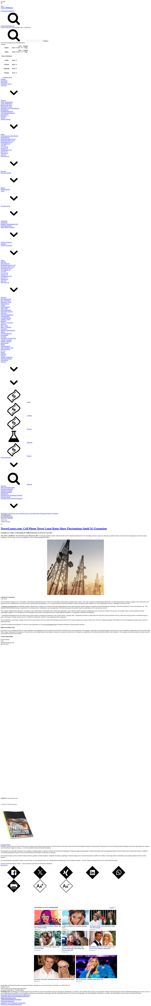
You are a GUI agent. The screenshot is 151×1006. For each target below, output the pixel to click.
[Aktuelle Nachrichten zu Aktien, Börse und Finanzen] (7, 11)
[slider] (3, 523)
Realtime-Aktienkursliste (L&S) (9, 224)
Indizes (3, 134)
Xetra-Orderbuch (14, 995)
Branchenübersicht (6, 173)
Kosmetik (3, 336)
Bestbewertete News (6, 105)
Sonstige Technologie (7, 357)
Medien (3, 188)
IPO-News (4, 116)
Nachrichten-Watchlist (7, 489)
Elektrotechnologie (6, 310)
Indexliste (3, 262)
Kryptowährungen (6, 457)
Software (3, 355)
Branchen (3, 171)
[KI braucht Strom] (17, 843)
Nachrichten (4, 80)
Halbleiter (3, 321)
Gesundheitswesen (6, 318)
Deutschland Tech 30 (6, 142)
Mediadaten (18, 999)
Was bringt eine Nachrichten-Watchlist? (11, 495)
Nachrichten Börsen (6, 996)
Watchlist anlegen (5, 497)
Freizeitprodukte (5, 316)
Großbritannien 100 (6, 150)
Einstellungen (4, 494)
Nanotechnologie (5, 346)
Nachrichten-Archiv (10, 998)
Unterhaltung (4, 360)
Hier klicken (4, 865)
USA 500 (3, 145)
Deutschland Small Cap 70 (8, 139)
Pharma (3, 352)
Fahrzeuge (3, 313)
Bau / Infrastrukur (5, 300)
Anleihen (29, 415)
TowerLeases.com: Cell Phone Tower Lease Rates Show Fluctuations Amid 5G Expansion (54, 528)
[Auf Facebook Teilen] (14, 878)
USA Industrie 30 (5, 143)
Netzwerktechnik (5, 349)
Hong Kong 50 (5, 156)
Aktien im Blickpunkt (7, 102)
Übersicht (3, 244)
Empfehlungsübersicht (7, 111)
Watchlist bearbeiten (6, 492)
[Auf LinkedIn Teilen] (92, 878)
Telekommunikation (6, 358)
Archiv (3, 191)
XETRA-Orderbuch (6, 242)
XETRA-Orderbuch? (6, 245)
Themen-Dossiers (5, 119)
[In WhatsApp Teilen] (119, 878)
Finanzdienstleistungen (7, 314)
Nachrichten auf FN (6, 84)
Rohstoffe (3, 354)
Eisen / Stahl (4, 308)
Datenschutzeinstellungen (7, 999)
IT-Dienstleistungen (6, 333)
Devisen (29, 456)
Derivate (29, 429)
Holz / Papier (4, 325)
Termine (3, 117)
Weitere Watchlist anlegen (8, 487)
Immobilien (4, 329)
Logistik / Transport (6, 340)
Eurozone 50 (4, 148)
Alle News (4, 85)
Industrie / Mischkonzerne (8, 330)
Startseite (3, 79)
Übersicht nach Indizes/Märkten (9, 136)
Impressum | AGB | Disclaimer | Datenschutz (13, 1003)
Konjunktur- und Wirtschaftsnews (10, 108)
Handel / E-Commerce (7, 322)
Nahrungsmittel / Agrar (7, 347)
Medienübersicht (5, 189)
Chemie (3, 305)
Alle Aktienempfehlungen (8, 113)
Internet (3, 332)
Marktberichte (4, 110)
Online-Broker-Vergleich (7, 227)
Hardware (3, 324)
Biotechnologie (5, 304)
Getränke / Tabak (5, 319)
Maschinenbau (5, 343)
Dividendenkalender (6, 226)
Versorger (3, 362)
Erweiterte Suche (7, 77)
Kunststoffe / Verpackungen (8, 338)
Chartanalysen (5, 114)
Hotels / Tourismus (6, 327)
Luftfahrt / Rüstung (6, 341)
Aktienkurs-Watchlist (6, 490)
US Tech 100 (4, 147)
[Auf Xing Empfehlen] (66, 878)
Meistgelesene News (6, 106)
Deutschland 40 (5, 137)
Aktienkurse (4, 221)
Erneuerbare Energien (7, 311)
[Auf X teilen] (40, 878)
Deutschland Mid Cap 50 (8, 140)
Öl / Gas (3, 351)
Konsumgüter (4, 335)
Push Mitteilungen (5, 515)
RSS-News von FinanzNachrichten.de (11, 1004)
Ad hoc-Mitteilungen (7, 8)
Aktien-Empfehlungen (18, 996)
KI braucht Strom (5, 844)
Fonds (28, 402)
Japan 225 (3, 154)
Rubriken (3, 100)
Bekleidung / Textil (6, 302)
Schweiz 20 (4, 151)
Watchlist (29, 484)
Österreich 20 (4, 153)
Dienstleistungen (5, 307)
